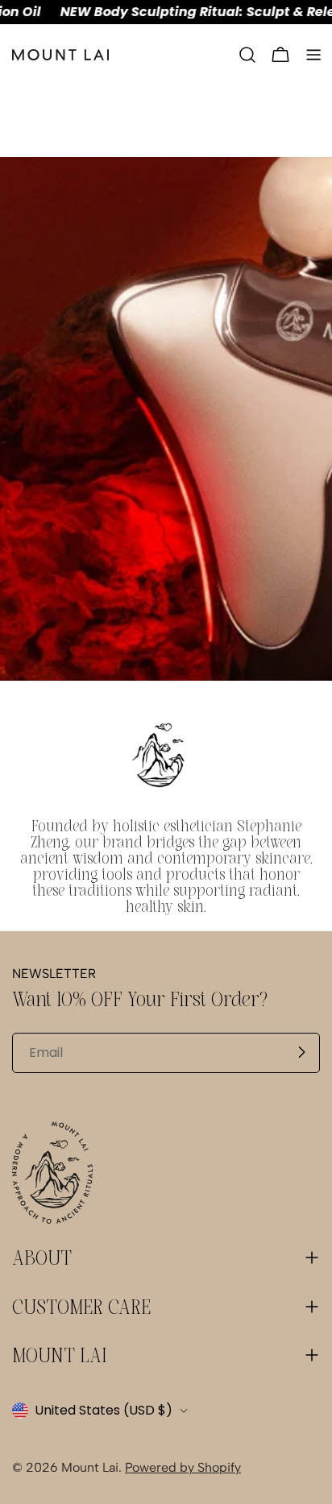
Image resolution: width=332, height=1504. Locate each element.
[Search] (247, 55)
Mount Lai (89, 1467)
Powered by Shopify (183, 1467)
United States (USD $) (103, 1410)
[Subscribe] (301, 1052)
